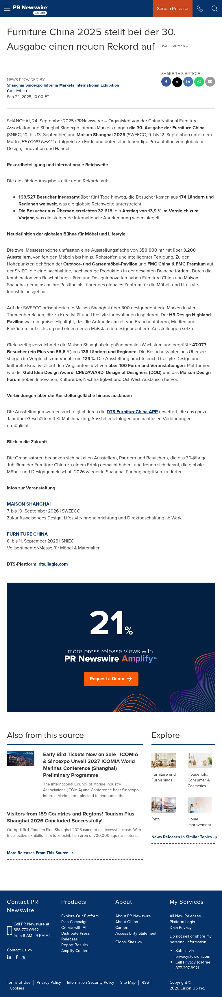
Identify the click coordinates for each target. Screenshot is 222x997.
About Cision (126, 922)
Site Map (128, 982)
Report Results (74, 945)
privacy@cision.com (192, 956)
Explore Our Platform (80, 916)
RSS (145, 982)
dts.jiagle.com (53, 564)
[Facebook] (16, 957)
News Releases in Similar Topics (181, 837)
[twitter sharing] (177, 83)
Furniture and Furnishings (163, 777)
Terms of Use (19, 982)
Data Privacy (181, 928)
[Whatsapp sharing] (199, 82)
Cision (185, 988)
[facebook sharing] (166, 82)
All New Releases (185, 916)
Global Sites (126, 942)
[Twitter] (24, 957)
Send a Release (172, 8)
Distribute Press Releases (75, 936)
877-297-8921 (187, 968)
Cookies (17, 988)
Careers (122, 928)
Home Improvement (199, 822)
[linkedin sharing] (188, 82)
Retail (156, 819)
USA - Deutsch (173, 46)
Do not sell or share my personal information (191, 939)
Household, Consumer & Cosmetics (199, 780)
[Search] (214, 8)
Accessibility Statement (135, 933)
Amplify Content (75, 951)
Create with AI (73, 928)
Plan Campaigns (75, 922)
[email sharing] (210, 82)
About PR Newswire (133, 916)
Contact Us (17, 950)
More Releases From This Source (37, 853)
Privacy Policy (49, 982)
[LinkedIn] (10, 957)
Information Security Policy (90, 982)
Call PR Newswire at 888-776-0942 (31, 927)
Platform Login (182, 922)
